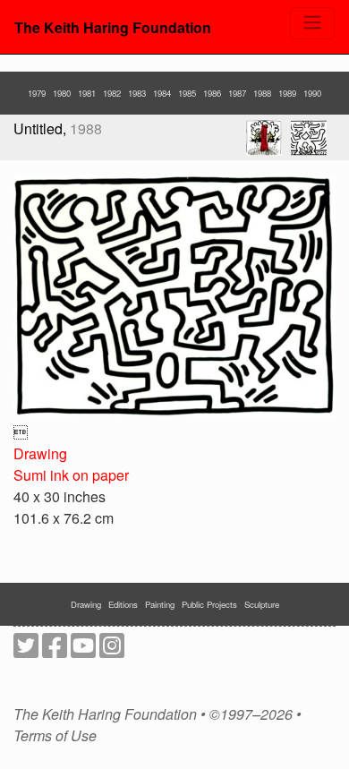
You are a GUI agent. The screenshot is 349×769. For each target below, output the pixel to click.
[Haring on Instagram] (111, 650)
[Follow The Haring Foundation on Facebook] (54, 650)
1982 (112, 93)
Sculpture (261, 604)
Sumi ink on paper (71, 475)
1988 (262, 93)
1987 (237, 93)
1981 (87, 93)
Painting (159, 604)
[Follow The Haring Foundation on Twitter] (25, 650)
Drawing (40, 453)
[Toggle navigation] (312, 23)
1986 (212, 93)
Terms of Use (55, 736)
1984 (162, 93)
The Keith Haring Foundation (112, 27)
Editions (123, 604)
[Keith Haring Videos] (83, 650)
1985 (187, 93)
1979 (37, 93)
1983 (137, 93)
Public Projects (209, 604)
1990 (312, 93)
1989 (287, 93)
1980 (62, 93)
